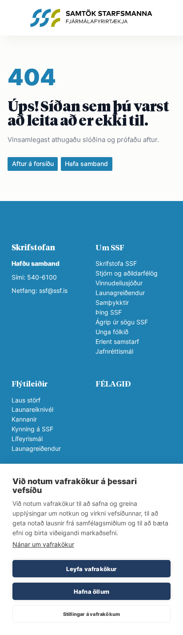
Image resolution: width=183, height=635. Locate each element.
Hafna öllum (91, 591)
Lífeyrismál (27, 438)
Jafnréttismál (114, 351)
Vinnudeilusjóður (119, 283)
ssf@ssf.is (53, 290)
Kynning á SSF (32, 429)
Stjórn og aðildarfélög (126, 273)
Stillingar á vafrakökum (91, 614)
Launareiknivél (32, 409)
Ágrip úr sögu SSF (121, 322)
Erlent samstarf (117, 341)
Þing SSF (108, 312)
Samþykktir (112, 302)
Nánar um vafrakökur (43, 544)
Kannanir (24, 419)
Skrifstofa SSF (116, 263)
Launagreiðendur (120, 292)
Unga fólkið (111, 331)
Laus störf (26, 400)
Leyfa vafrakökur (91, 568)
